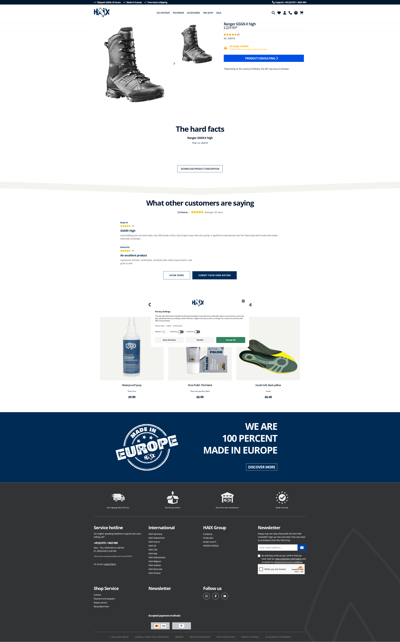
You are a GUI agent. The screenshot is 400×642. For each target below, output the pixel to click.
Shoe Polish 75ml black (200, 385)
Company (207, 533)
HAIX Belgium (154, 561)
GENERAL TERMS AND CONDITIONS (152, 636)
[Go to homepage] (102, 12)
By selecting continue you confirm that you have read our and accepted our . (284, 559)
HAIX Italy (152, 553)
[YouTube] (224, 596)
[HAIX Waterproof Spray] (132, 348)
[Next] (174, 63)
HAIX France (154, 541)
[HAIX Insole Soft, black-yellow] (268, 348)
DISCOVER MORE (261, 467)
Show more (176, 275)
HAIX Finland (154, 573)
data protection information (288, 558)
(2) (231, 34)
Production (208, 537)
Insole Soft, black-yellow (268, 385)
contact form (110, 564)
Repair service (100, 602)
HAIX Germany (155, 533)
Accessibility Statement (278, 636)
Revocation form (101, 606)
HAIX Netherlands (156, 557)
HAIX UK (152, 545)
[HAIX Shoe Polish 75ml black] (200, 348)
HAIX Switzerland (156, 537)
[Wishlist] (279, 13)
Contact (97, 594)
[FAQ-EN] (296, 13)
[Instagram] (206, 596)
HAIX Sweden (154, 565)
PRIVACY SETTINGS (250, 636)
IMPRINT (179, 636)
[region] (133, 63)
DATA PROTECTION (226, 636)
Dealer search (209, 541)
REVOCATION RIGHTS (200, 636)
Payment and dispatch (104, 598)
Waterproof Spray (131, 385)
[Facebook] (215, 596)
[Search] (273, 13)
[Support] (290, 13)
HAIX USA (152, 549)
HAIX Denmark (155, 569)
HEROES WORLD (211, 545)
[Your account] (285, 13)
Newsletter (159, 588)
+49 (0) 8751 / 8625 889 (106, 543)
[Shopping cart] (302, 13)
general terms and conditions (288, 562)
